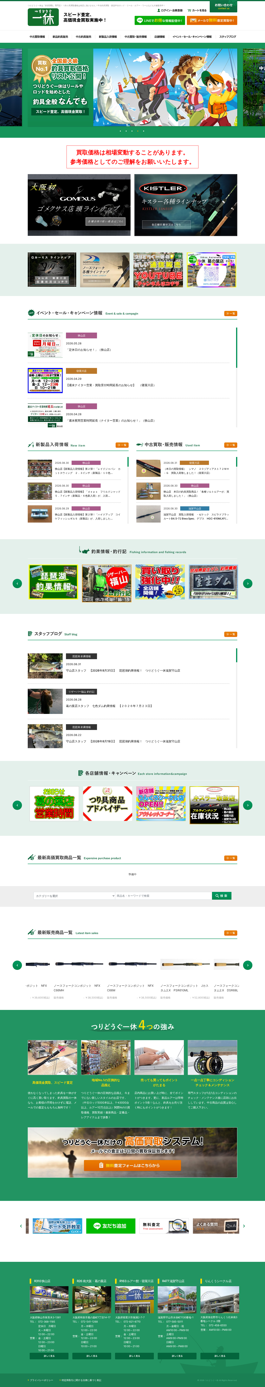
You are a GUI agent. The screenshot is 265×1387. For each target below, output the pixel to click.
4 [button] (138, 132)
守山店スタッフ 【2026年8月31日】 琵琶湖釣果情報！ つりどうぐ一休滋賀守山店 (123, 670)
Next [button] (247, 583)
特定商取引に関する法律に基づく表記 (81, 1380)
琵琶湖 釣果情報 (81, 656)
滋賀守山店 (195, 508)
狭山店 (81, 335)
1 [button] (121, 132)
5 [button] (144, 132)
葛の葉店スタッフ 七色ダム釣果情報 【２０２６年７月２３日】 (109, 706)
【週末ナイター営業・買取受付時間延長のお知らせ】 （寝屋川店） (111, 385)
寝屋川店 (81, 370)
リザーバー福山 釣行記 (81, 691)
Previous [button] (17, 583)
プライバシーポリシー (41, 1380)
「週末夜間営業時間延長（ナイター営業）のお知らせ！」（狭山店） (111, 420)
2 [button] (127, 132)
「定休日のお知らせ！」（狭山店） (89, 350)
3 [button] (132, 132)
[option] (132, 87)
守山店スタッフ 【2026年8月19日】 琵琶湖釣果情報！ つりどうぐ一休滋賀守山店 (123, 741)
